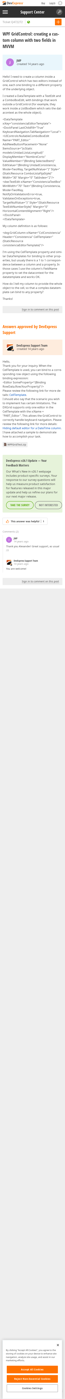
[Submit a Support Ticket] (58, 22)
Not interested (48, 505)
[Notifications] (60, 3)
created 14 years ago (30, 64)
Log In (52, 3)
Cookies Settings (32, 1388)
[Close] (58, 1345)
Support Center (32, 12)
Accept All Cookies (32, 1369)
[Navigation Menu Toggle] (5, 12)
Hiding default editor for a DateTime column (32, 428)
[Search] (59, 12)
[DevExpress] (13, 3)
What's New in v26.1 (25, 471)
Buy (43, 3)
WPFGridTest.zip (16, 444)
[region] (32, 1369)
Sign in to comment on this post (40, 309)
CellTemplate (17, 395)
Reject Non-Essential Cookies (32, 1378)
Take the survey (19, 505)
